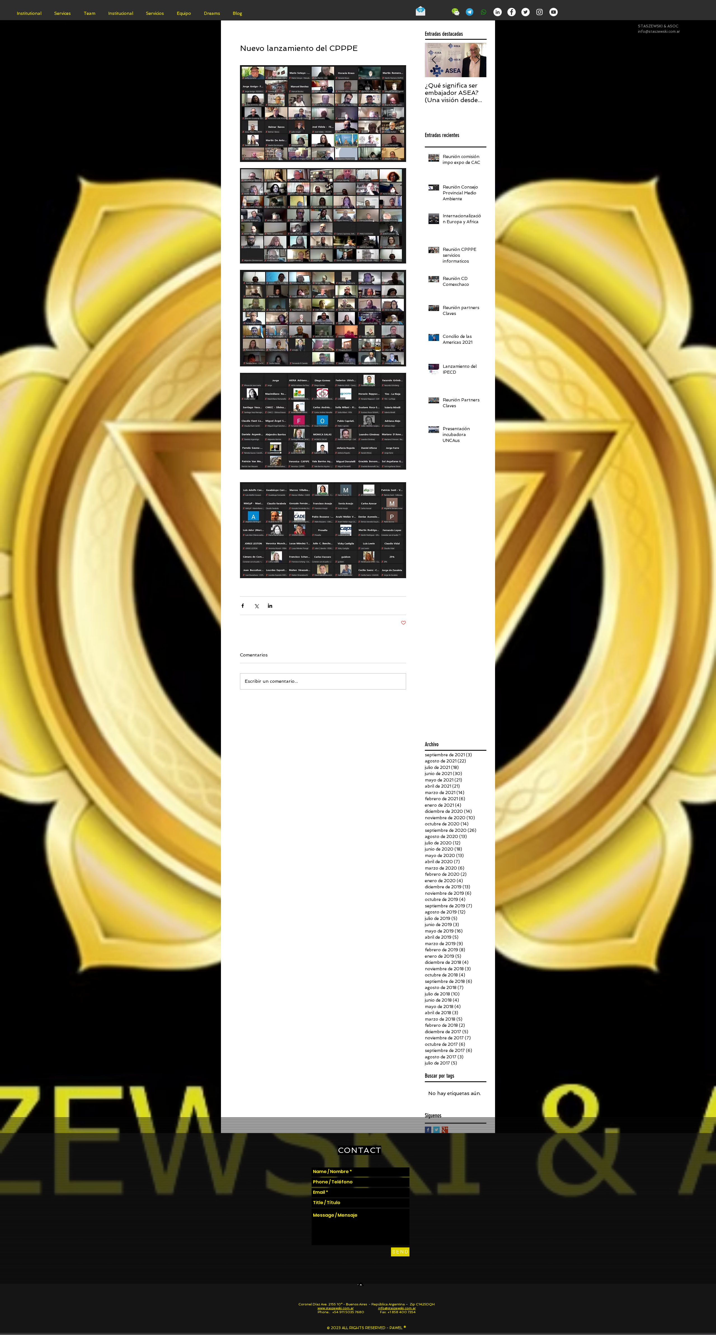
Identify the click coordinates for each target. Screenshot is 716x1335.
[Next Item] (477, 60)
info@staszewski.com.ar (659, 31)
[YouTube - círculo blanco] (553, 12)
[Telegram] (469, 12)
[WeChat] (455, 12)
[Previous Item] (433, 60)
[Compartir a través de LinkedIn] (270, 605)
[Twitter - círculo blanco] (525, 12)
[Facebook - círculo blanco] (511, 12)
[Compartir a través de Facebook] (242, 605)
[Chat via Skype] (439, 13)
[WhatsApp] (483, 12)
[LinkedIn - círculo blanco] (497, 12)
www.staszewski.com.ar (335, 1308)
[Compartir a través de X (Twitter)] (256, 605)
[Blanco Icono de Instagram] (539, 12)
